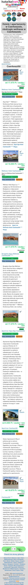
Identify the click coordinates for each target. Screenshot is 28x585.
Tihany (15, 562)
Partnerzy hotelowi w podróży (17, 578)
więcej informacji (6, 64)
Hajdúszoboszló (8, 559)
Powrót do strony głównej (14, 554)
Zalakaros (20, 562)
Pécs (4, 561)
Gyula (18, 570)
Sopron (17, 561)
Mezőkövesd (6, 568)
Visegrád (10, 565)
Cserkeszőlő (7, 567)
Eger (19, 558)
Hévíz (15, 559)
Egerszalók (14, 567)
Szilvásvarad (8, 570)
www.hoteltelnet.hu (18, 573)
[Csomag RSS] (18, 581)
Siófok (12, 561)
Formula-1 (16, 564)
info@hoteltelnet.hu (14, 576)
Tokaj (21, 570)
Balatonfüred (7, 558)
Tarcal (13, 570)
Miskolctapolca (14, 568)
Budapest (10, 564)
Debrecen (14, 558)
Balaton (5, 564)
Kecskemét (20, 559)
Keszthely (20, 567)
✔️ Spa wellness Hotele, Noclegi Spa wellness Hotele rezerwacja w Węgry (14, 583)
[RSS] (16, 581)
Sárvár (8, 561)
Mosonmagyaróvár (19, 565)
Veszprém (22, 568)
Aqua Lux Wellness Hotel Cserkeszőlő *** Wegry (12, 227)
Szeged (22, 561)
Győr (22, 558)
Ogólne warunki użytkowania (11, 579)
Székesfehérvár (8, 562)
